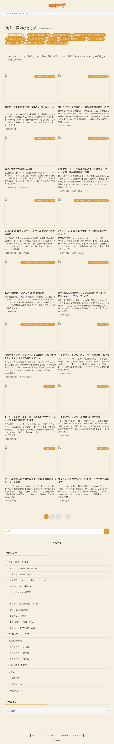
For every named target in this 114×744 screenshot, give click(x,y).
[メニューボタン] (5, 5)
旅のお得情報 (15, 641)
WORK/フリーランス (18, 634)
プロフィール (15, 684)
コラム (11, 672)
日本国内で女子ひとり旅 (61, 35)
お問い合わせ (15, 691)
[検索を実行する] (106, 531)
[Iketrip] (57, 5)
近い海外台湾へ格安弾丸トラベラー (72, 39)
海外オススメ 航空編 (19, 653)
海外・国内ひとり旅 (18, 562)
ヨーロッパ (52, 39)
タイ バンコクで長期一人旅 (57, 43)
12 (68, 516)
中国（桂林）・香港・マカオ (34, 43)
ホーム (34, 735)
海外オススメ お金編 (19, 647)
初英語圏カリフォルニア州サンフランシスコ (89, 35)
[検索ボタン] (108, 5)
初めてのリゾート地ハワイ (16, 39)
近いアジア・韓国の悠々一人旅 (39, 35)
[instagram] (57, 730)
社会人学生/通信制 (17, 665)
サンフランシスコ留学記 (36, 39)
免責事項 (64, 735)
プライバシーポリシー (49, 735)
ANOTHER (14, 678)
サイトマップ (76, 735)
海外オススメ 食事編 (19, 659)
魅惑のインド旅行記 (13, 43)
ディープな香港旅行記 (95, 39)
